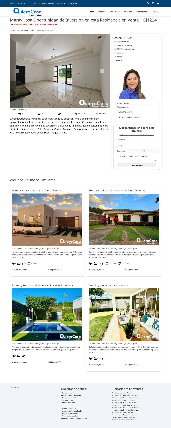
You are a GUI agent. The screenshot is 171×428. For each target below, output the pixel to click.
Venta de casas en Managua (122, 393)
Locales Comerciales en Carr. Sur (124, 420)
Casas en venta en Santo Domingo (125, 395)
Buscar (156, 12)
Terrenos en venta (69, 400)
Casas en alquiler (69, 409)
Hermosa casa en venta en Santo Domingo (37, 190)
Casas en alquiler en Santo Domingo (125, 398)
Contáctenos (141, 12)
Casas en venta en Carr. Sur (122, 412)
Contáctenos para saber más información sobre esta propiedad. (137, 135)
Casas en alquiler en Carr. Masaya (125, 407)
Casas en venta (68, 393)
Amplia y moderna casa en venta (108, 285)
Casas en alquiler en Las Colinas (124, 403)
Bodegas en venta (69, 398)
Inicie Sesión (14, 387)
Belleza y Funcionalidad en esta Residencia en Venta (43, 285)
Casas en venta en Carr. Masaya (124, 405)
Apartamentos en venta (71, 395)
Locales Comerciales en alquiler (75, 418)
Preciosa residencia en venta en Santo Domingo (117, 190)
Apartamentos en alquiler (72, 411)
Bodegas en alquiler (70, 413)
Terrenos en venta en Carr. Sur (123, 417)
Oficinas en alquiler (70, 416)
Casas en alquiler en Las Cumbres (125, 410)
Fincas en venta (68, 403)
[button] (17, 71)
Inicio (92, 12)
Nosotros (128, 12)
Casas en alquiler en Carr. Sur (123, 415)
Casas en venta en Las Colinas (123, 400)
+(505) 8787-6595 (123, 112)
